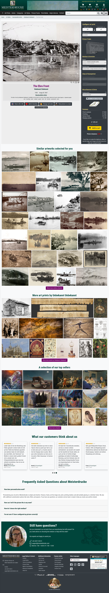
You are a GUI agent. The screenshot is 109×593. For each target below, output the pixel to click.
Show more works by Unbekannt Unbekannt (54, 360)
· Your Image (41, 558)
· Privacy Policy (25, 564)
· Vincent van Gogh (58, 558)
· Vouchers (40, 568)
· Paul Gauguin (57, 562)
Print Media (44, 13)
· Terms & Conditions (27, 562)
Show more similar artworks (54, 288)
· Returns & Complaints (27, 568)
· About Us (24, 570)
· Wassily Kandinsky (58, 564)
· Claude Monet (57, 560)
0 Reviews (44, 107)
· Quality (40, 564)
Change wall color (47, 104)
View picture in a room (64, 104)
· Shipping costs (41, 562)
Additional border (86, 32)
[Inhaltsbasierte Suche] (102, 13)
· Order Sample (41, 570)
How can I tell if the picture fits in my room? (18, 503)
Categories (20, 13)
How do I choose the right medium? (15, 508)
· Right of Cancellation (27, 566)
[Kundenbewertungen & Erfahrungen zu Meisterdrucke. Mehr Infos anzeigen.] (98, 562)
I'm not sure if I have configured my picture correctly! (21, 514)
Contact (61, 13)
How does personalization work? (14, 489)
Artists (13, 13)
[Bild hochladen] (106, 13)
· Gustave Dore (57, 568)
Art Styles (27, 13)
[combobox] (94, 35)
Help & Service (53, 13)
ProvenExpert (11, 465)
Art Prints (7, 13)
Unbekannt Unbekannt (29, 17)
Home (2, 17)
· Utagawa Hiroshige (59, 566)
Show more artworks (54, 428)
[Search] (98, 13)
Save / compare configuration (95, 98)
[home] (2, 13)
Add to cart (95, 128)
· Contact (24, 558)
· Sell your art (41, 560)
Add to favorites (32, 104)
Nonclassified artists (17, 17)
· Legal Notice (25, 560)
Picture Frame (36, 13)
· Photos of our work (42, 566)
